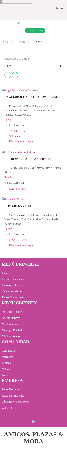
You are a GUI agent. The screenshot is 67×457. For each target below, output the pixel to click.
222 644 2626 (17, 131)
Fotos (5, 375)
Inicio (5, 42)
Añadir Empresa (11, 317)
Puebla (8, 119)
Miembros (7, 356)
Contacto (7, 407)
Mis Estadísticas (11, 336)
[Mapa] (24, 75)
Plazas (21, 42)
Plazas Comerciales (13, 279)
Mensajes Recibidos (13, 330)
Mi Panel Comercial (13, 311)
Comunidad (8, 350)
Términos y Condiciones (15, 401)
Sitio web (14, 136)
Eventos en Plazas (12, 285)
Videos (6, 369)
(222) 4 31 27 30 (18, 240)
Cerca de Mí (36, 30)
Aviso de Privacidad (13, 395)
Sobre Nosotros (10, 389)
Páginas (6, 362)
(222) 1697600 (17, 188)
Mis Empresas (10, 323)
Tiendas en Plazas (12, 291)
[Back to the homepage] (16, 8)
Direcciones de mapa (21, 141)
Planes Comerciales (13, 297)
